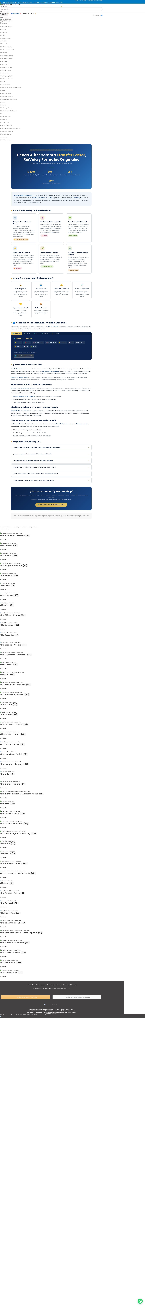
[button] (140, 1301)
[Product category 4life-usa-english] (72, 509)
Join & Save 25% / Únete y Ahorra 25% (26, 997)
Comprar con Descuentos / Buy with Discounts (78, 997)
